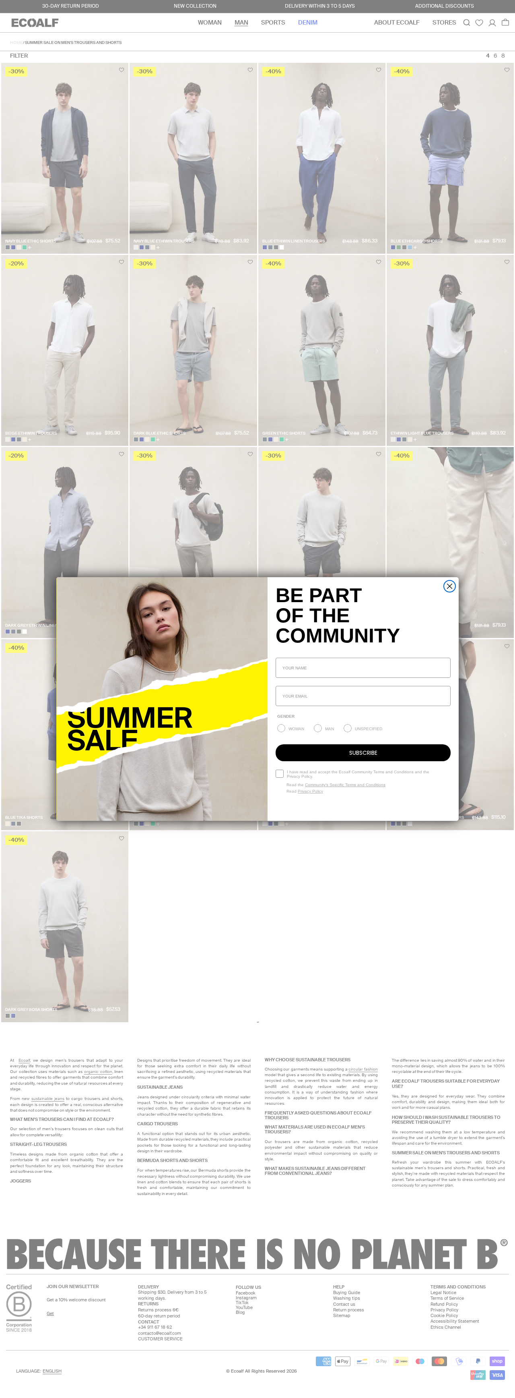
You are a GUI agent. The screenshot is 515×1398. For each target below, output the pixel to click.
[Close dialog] (449, 586)
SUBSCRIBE (363, 753)
